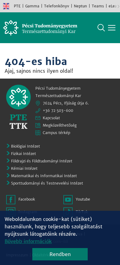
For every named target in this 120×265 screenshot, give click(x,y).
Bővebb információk (28, 241)
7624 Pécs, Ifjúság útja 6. (66, 103)
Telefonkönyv (56, 6)
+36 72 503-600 (58, 110)
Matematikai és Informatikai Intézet (44, 175)
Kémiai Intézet (24, 168)
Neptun (80, 6)
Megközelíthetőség (60, 125)
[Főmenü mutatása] (111, 27)
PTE (17, 6)
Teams (98, 6)
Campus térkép (56, 132)
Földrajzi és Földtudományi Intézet (41, 161)
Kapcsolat (51, 118)
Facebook (26, 199)
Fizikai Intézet (23, 153)
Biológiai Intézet (25, 146)
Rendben (60, 254)
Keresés (101, 27)
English (6, 6)
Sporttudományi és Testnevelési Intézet (47, 183)
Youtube (83, 199)
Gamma (32, 6)
